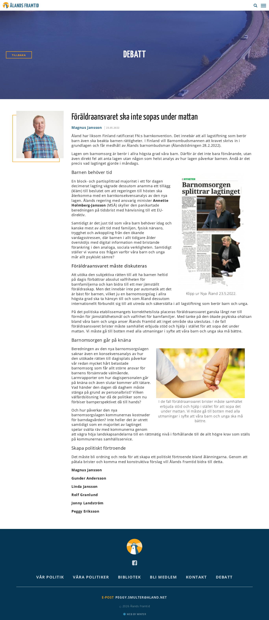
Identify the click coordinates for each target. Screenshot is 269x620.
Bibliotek (129, 577)
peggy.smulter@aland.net (141, 597)
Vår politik (50, 577)
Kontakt (196, 577)
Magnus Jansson (86, 127)
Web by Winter (136, 614)
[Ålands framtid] (21, 6)
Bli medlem (163, 577)
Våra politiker (91, 577)
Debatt (224, 577)
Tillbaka (19, 55)
